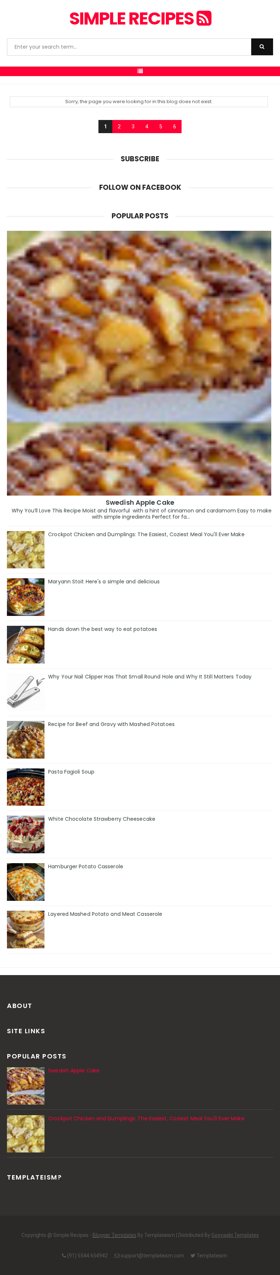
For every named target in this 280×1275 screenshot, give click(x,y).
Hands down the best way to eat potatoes (102, 629)
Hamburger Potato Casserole (85, 866)
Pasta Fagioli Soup (71, 771)
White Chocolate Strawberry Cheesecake (101, 819)
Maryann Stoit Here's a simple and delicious (104, 581)
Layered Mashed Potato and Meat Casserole (105, 914)
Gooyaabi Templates (235, 1235)
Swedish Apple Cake (140, 502)
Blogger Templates (114, 1235)
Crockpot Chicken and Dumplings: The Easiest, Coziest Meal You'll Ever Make (146, 534)
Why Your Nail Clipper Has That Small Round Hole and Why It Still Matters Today (150, 676)
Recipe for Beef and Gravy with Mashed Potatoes (111, 724)
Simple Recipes (133, 18)
